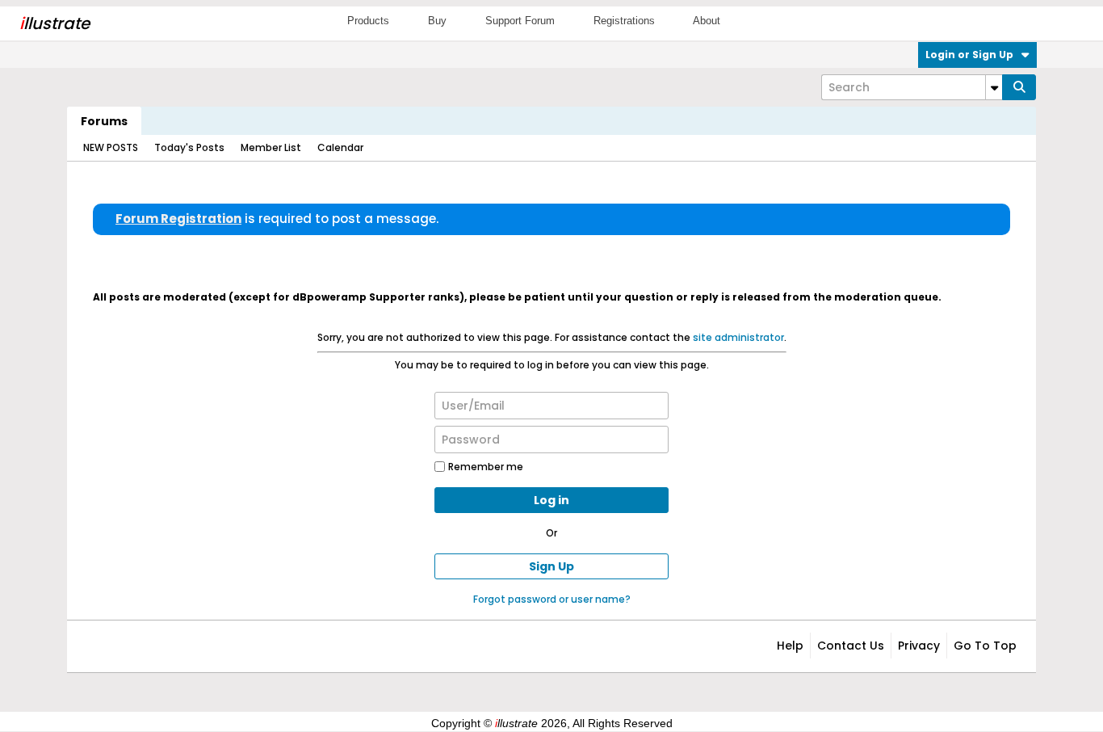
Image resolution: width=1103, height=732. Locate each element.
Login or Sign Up (969, 54)
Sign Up (551, 566)
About (706, 21)
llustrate (54, 23)
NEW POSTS (110, 147)
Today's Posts (189, 147)
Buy (437, 21)
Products (368, 21)
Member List (271, 147)
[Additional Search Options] (994, 87)
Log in (551, 500)
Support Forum (520, 21)
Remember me (485, 466)
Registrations (624, 21)
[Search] (1019, 87)
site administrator (738, 337)
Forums (104, 121)
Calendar (340, 147)
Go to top (985, 645)
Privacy (919, 645)
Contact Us (850, 645)
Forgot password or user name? (552, 599)
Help (790, 645)
